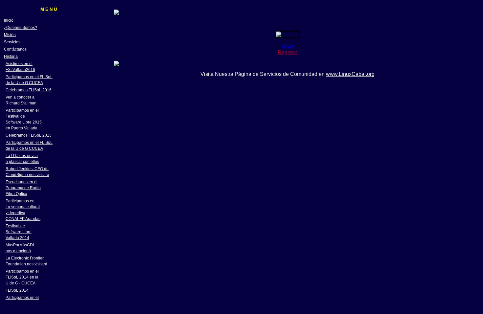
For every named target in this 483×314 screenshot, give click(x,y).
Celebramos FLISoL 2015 (29, 135)
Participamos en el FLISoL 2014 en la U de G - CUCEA (22, 277)
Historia (11, 56)
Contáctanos (15, 49)
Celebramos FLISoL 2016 (29, 90)
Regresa (288, 52)
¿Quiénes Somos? (20, 27)
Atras (288, 46)
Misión (10, 35)
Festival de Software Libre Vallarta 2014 (19, 232)
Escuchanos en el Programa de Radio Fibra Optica (23, 188)
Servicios (12, 42)
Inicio (8, 20)
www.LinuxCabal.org (350, 74)
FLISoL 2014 (17, 290)
